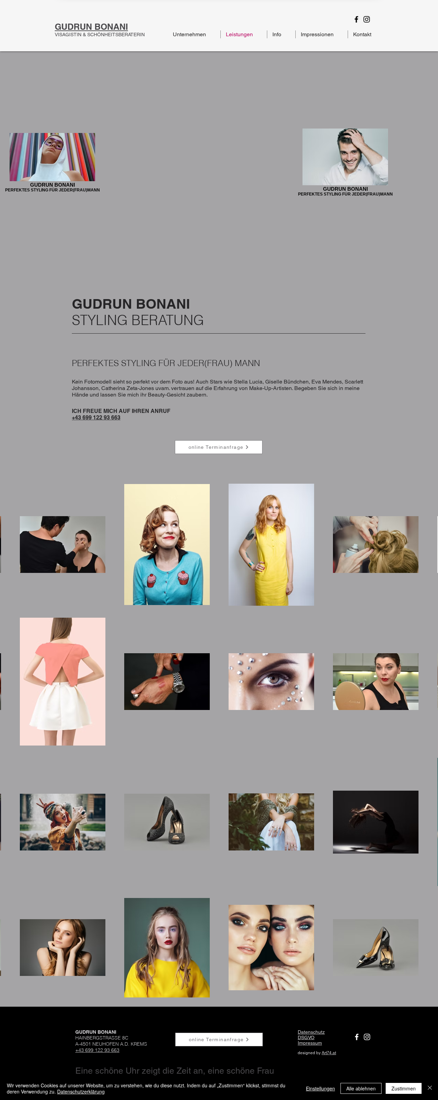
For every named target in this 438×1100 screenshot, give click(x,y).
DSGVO (306, 1037)
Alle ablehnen (361, 1088)
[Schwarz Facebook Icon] (356, 19)
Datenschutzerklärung (81, 1091)
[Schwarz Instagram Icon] (366, 19)
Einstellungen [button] (320, 1088)
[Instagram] (367, 1037)
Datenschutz (311, 1032)
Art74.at (329, 1052)
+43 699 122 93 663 (96, 417)
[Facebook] (356, 1037)
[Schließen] (430, 1088)
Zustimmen (403, 1088)
